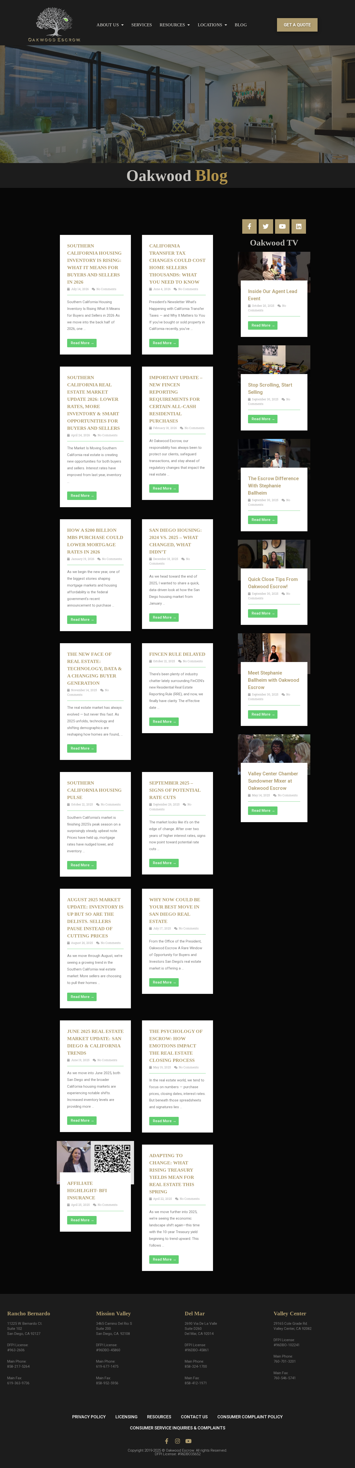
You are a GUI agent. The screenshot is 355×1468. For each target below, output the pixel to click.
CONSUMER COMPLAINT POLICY (250, 1416)
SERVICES (141, 24)
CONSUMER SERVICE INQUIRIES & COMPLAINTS (177, 1427)
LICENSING (126, 1416)
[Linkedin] (298, 226)
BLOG (241, 24)
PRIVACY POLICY (89, 1416)
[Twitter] (266, 226)
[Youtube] (282, 226)
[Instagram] (177, 1441)
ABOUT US (108, 24)
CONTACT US (194, 1416)
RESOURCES (172, 24)
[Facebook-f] (249, 226)
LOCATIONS (210, 24)
